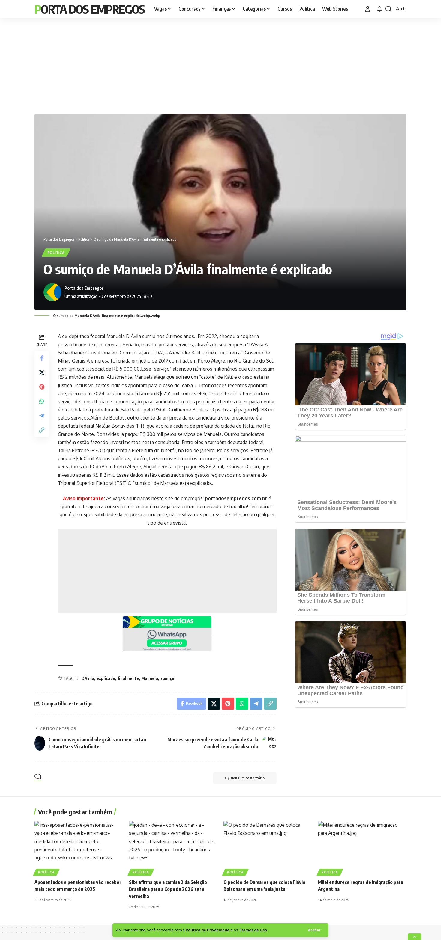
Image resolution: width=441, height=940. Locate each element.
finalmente (128, 678)
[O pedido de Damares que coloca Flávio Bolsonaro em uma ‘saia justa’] (268, 847)
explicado (106, 678)
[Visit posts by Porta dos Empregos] (53, 292)
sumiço (167, 678)
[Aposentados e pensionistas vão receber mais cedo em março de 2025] (78, 847)
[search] (389, 9)
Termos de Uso (253, 929)
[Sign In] (367, 9)
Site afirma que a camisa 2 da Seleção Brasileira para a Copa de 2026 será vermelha (168, 889)
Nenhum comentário (248, 778)
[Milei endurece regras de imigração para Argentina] (362, 847)
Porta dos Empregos (89, 9)
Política (56, 252)
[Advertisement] (220, 64)
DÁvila (88, 678)
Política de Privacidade (208, 929)
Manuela (149, 678)
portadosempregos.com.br (236, 498)
